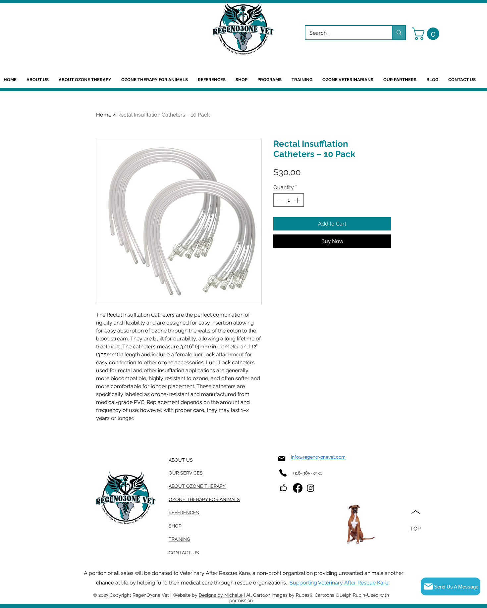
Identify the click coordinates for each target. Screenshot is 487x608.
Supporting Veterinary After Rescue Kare (339, 583)
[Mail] (281, 458)
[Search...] (398, 32)
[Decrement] (279, 200)
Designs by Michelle (221, 595)
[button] (427, 33)
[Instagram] (310, 488)
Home (103, 115)
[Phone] (283, 473)
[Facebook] (297, 488)
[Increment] (298, 200)
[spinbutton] (289, 200)
